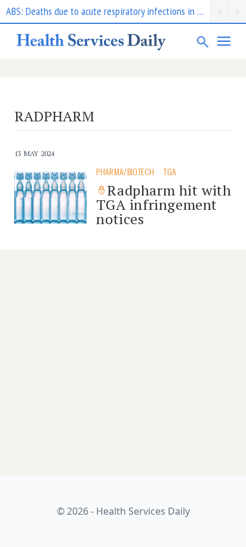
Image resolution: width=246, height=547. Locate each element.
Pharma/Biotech (125, 171)
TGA (170, 171)
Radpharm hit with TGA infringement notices (163, 204)
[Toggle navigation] (224, 41)
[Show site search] (203, 41)
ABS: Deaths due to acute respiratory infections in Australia (108, 11)
